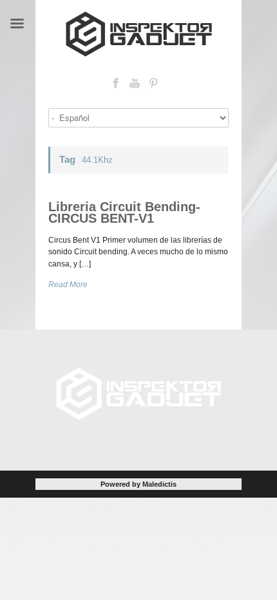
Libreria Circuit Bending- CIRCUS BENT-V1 (124, 213)
